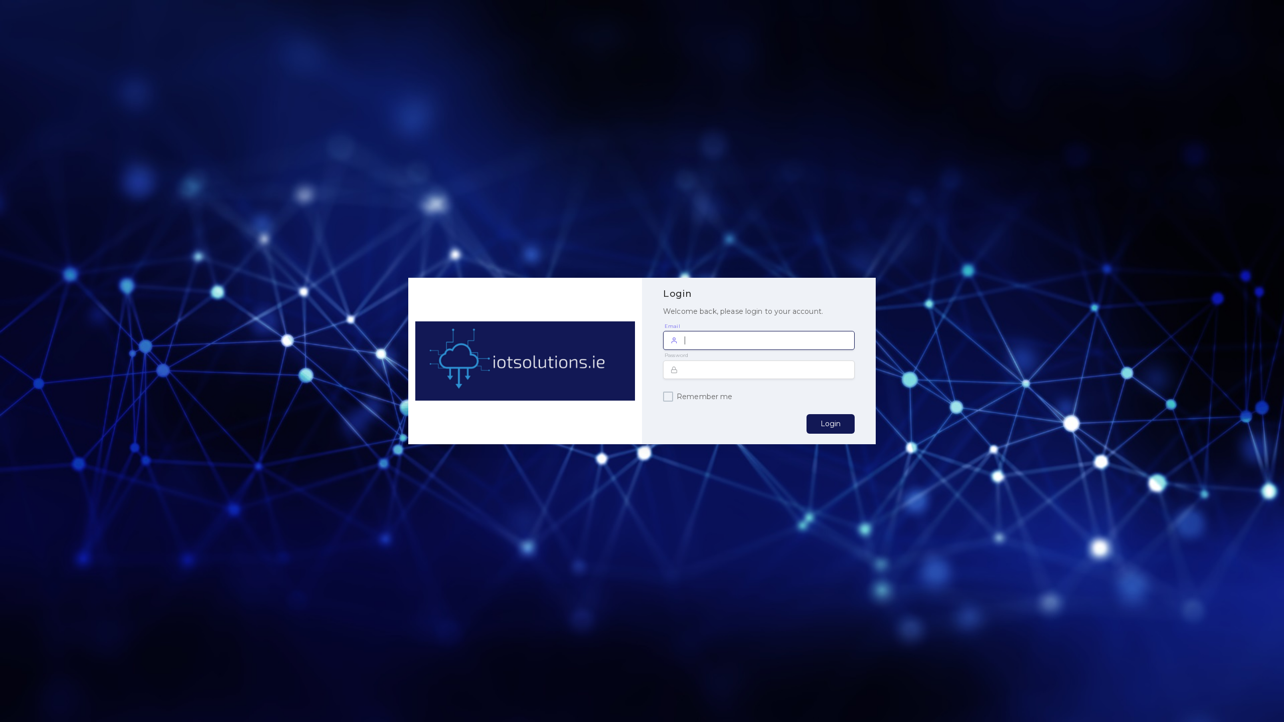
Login (831, 423)
